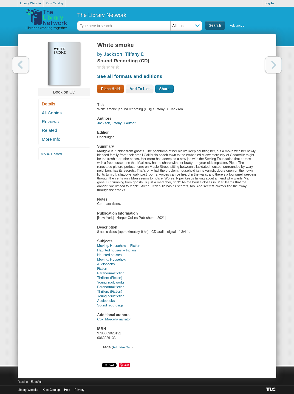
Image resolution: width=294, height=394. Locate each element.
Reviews (50, 121)
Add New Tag (122, 347)
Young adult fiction (110, 296)
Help (67, 389)
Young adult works (111, 282)
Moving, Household (111, 259)
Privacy (79, 389)
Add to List (140, 89)
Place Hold (110, 89)
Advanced (237, 25)
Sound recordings (110, 305)
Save (126, 364)
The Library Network (101, 15)
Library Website (30, 3)
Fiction (102, 268)
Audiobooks (106, 264)
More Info (51, 139)
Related (49, 130)
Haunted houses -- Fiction (116, 250)
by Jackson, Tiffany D (120, 54)
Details (48, 104)
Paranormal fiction (110, 273)
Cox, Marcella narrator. (114, 319)
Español (36, 381)
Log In (269, 3)
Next (273, 64)
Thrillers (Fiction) (109, 278)
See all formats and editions (129, 76)
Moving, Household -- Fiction (118, 246)
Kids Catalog (54, 3)
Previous (20, 64)
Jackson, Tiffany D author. (116, 123)
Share (164, 89)
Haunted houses (109, 255)
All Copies (52, 112)
